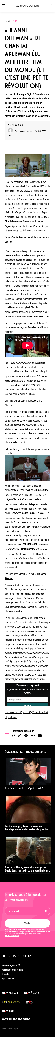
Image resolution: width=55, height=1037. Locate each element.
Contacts (5, 974)
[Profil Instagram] (39, 131)
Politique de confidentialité (12, 970)
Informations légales (12, 936)
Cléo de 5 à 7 (40, 495)
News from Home (32, 221)
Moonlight (23, 508)
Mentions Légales (13, 1029)
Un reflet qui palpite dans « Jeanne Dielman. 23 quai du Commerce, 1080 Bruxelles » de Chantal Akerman (26, 327)
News (8, 20)
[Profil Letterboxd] (43, 131)
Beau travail (25, 490)
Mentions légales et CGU (11, 965)
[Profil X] (36, 131)
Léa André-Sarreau (25, 131)
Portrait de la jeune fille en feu (34, 504)
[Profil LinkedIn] (10, 135)
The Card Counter (36, 554)
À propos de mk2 (8, 979)
